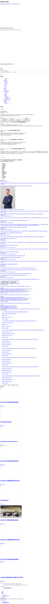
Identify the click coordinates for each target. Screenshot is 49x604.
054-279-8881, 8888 (9, 587)
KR (2, 108)
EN (2, 109)
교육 (6, 86)
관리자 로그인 (3, 599)
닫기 (12, 28)
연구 (6, 92)
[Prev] (1, 387)
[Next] (2, 387)
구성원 (6, 83)
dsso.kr (22, 598)
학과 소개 (6, 78)
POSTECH (4, 595)
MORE (1, 123)
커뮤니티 (6, 96)
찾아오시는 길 (4, 601)
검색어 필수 (3, 72)
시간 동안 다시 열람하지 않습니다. (6, 28)
